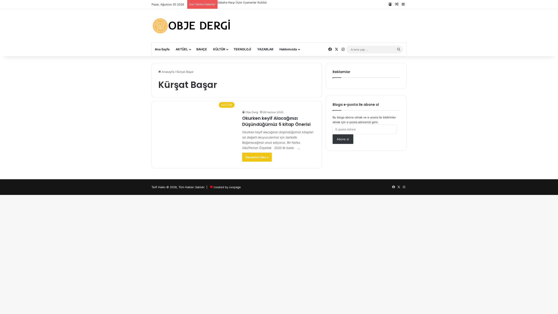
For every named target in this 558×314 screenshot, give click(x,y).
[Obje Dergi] (191, 26)
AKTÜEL (182, 49)
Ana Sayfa (162, 49)
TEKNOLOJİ (242, 49)
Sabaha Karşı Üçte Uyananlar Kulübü (242, 2)
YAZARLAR (265, 49)
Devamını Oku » (257, 157)
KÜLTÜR (219, 49)
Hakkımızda (288, 49)
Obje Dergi (251, 112)
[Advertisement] (323, 22)
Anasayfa (167, 71)
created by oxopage (227, 187)
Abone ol (343, 139)
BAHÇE (201, 49)
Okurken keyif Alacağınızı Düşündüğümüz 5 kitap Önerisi (276, 121)
